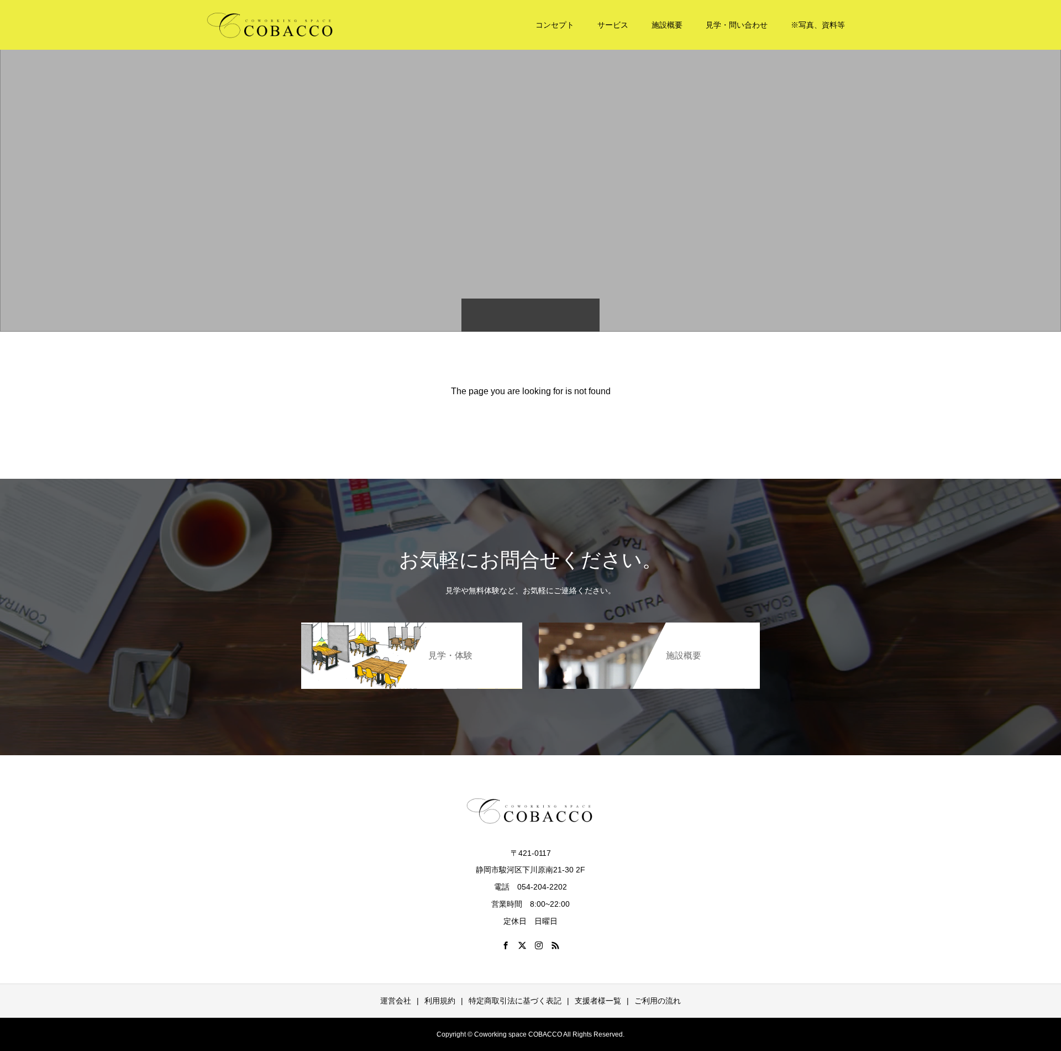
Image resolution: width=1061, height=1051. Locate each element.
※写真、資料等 (818, 24)
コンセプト (554, 24)
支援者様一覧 (598, 1000)
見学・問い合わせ (737, 24)
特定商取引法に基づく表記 (515, 1000)
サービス (612, 24)
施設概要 (667, 24)
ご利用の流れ (657, 1000)
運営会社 (395, 1000)
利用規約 (439, 1000)
